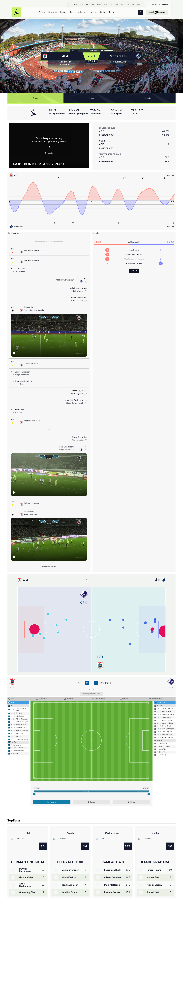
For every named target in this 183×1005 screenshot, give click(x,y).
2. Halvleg (131, 802)
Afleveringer (43, 698)
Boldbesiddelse (99, 698)
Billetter (113, 12)
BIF (87, 4)
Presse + (165, 4)
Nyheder (92, 12)
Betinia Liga (156, 4)
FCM (99, 4)
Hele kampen (51, 802)
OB (117, 4)
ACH (75, 4)
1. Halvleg (91, 802)
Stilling (42, 12)
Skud (12, 698)
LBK (111, 4)
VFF (138, 4)
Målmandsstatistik (156, 698)
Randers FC (161, 702)
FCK (93, 4)
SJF (133, 4)
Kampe (63, 12)
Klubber (102, 12)
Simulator (52, 12)
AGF (81, 4)
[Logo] (16, 12)
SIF (128, 4)
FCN (105, 4)
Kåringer (81, 12)
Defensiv (70, 698)
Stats (72, 12)
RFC (122, 4)
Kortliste (125, 698)
